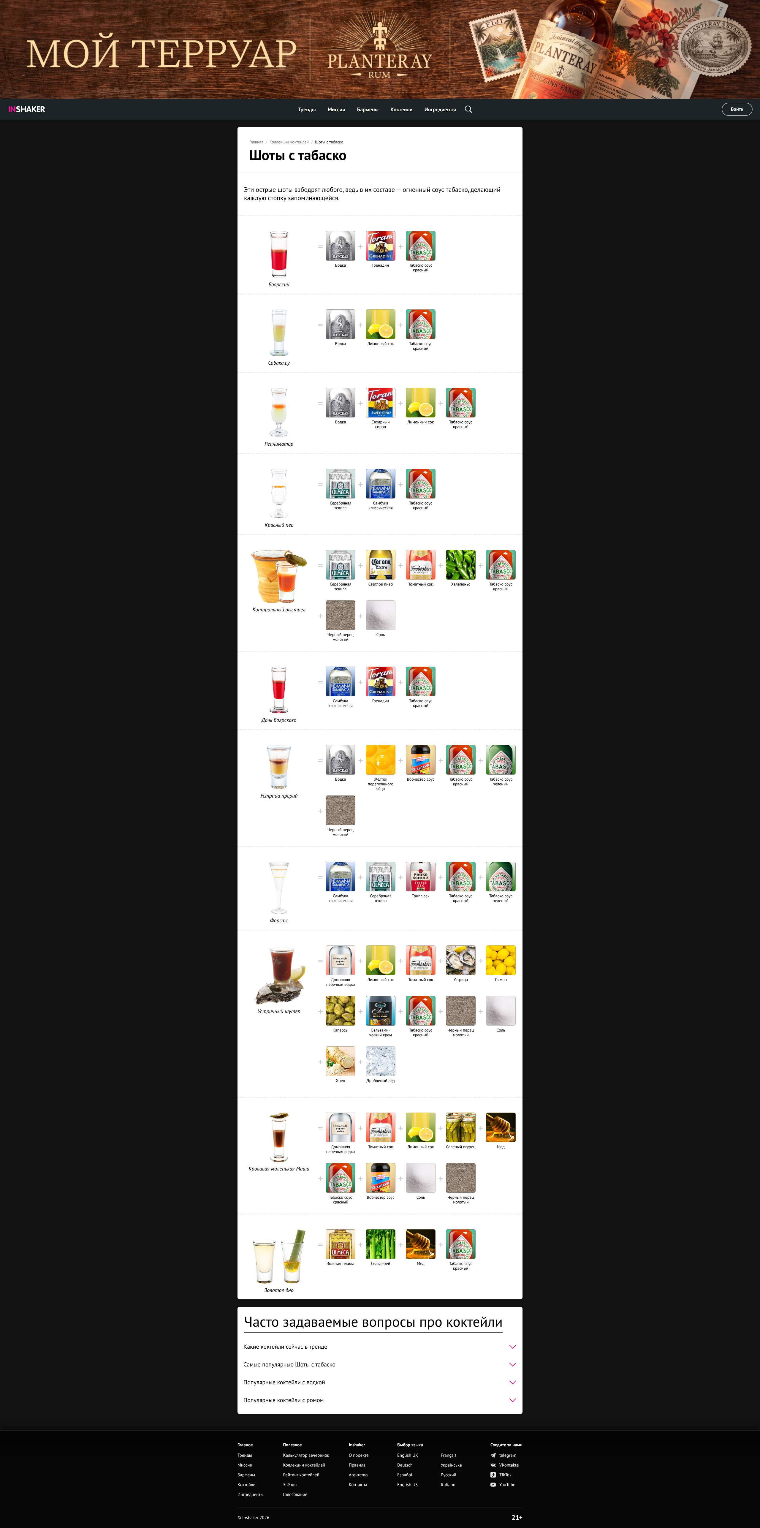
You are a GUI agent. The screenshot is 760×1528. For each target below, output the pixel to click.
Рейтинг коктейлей (301, 1475)
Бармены (368, 109)
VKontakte (509, 1465)
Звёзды (290, 1485)
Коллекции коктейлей (289, 142)
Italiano (448, 1485)
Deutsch (405, 1465)
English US (407, 1485)
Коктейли (401, 109)
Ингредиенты (440, 109)
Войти (737, 109)
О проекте (359, 1455)
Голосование (295, 1494)
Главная (256, 142)
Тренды (307, 109)
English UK (407, 1455)
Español (404, 1475)
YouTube (507, 1485)
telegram (507, 1455)
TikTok (505, 1475)
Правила (357, 1465)
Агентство (358, 1475)
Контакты (358, 1485)
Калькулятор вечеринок (306, 1455)
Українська (451, 1465)
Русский (448, 1475)
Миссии (336, 109)
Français (449, 1455)
